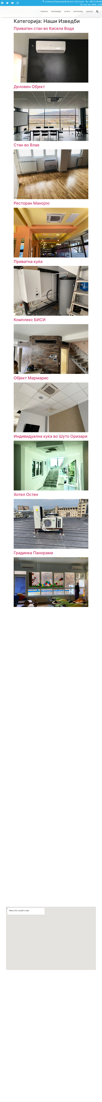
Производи (56, 11)
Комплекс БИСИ (30, 319)
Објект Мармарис (31, 378)
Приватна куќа (28, 261)
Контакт (89, 11)
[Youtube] (12, 3)
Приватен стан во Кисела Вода (44, 28)
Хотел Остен (26, 494)
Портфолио (78, 11)
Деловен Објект (29, 86)
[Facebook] (2, 3)
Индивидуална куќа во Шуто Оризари (50, 436)
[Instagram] (17, 3)
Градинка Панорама (33, 552)
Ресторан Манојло (32, 203)
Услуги (67, 11)
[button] (97, 12)
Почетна (44, 11)
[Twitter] (7, 3)
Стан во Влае (26, 145)
